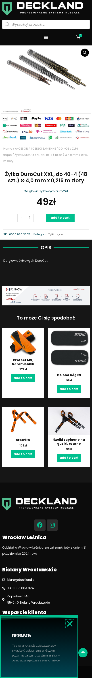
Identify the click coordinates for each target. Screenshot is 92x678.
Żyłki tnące (55, 234)
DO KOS (64, 148)
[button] (46, 37)
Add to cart (60, 218)
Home (7, 148)
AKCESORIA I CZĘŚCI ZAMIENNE (35, 148)
